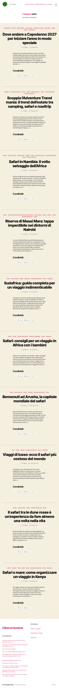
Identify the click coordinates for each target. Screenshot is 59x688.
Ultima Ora (33, 637)
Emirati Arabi (20, 28)
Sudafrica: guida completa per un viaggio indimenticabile (29, 285)
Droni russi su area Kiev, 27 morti (10, 663)
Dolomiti (13, 28)
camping (6, 91)
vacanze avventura (50, 155)
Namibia (28, 155)
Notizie (23, 91)
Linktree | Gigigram (36, 628)
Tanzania (30, 392)
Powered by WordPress (20, 684)
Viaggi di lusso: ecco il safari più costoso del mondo (29, 456)
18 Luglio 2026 (34, 47)
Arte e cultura (12, 155)
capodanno (7, 28)
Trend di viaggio (35, 91)
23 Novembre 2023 (34, 405)
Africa (5, 155)
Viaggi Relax (31, 29)
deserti (15, 507)
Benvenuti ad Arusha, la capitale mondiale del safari (29, 398)
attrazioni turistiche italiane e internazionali (20, 214)
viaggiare (49, 278)
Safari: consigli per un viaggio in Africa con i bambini (29, 343)
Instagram (49, 4)
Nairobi (49, 214)
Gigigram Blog (10, 684)
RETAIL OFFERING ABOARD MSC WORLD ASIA (13, 651)
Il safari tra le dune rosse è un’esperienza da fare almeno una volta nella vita (29, 516)
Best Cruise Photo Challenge (9, 649)
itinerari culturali (39, 28)
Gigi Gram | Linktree (29, 4)
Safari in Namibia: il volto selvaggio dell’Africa (29, 163)
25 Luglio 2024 (34, 234)
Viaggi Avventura (50, 91)
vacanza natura (39, 155)
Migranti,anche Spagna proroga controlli (11, 660)
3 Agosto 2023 (34, 525)
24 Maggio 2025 (34, 170)
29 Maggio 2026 (34, 111)
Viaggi (25, 29)
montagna (48, 28)
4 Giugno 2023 (34, 581)
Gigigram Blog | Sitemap (40, 4)
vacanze (22, 450)
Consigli (14, 568)
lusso (13, 450)
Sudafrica (27, 278)
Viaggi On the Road (29, 93)
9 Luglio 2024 (34, 349)
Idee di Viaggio (28, 28)
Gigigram (26, 47)
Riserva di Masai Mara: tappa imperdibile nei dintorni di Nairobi (29, 225)
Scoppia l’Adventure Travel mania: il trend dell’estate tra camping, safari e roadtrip (29, 102)
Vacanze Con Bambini (34, 336)
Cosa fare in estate (15, 91)
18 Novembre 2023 (34, 463)
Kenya (44, 214)
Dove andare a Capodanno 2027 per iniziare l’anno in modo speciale (30, 38)
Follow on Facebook (12, 627)
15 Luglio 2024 (34, 291)
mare (23, 568)
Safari (53, 28)
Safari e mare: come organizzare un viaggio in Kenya (29, 574)
